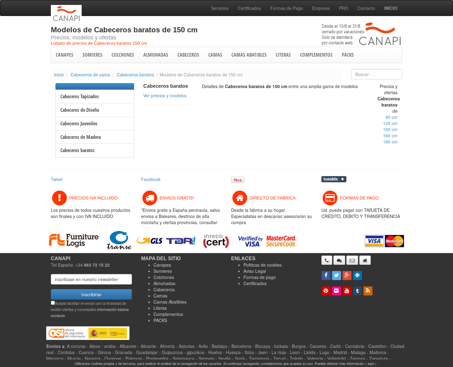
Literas (160, 308)
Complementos (168, 314)
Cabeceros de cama (90, 74)
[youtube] (347, 291)
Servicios (220, 8)
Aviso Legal (254, 271)
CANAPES (64, 54)
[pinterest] (326, 291)
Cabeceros (164, 289)
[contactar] (352, 260)
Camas (160, 295)
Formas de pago (259, 277)
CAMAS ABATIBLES (249, 54)
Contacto (366, 8)
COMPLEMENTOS (316, 54)
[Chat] (339, 260)
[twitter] (336, 275)
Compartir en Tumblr (333, 179)
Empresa (321, 8)
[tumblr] (357, 291)
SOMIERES (92, 54)
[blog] (368, 291)
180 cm (390, 142)
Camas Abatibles (169, 302)
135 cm (390, 123)
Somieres (162, 271)
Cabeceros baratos (135, 74)
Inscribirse (91, 294)
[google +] (347, 275)
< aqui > (371, 363)
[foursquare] (357, 275)
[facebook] (326, 275)
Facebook (151, 179)
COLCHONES (123, 54)
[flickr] (336, 291)
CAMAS (215, 54)
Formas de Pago (286, 8)
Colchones (163, 277)
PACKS (348, 54)
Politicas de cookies (262, 265)
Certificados (249, 8)
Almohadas (164, 283)
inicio (59, 74)
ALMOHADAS (155, 54)
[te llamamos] (326, 260)
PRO (343, 8)
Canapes (162, 265)
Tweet (57, 179)
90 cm (392, 117)
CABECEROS (188, 54)
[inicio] (365, 260)
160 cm (390, 135)
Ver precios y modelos (164, 95)
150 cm (390, 129)
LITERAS (283, 54)
